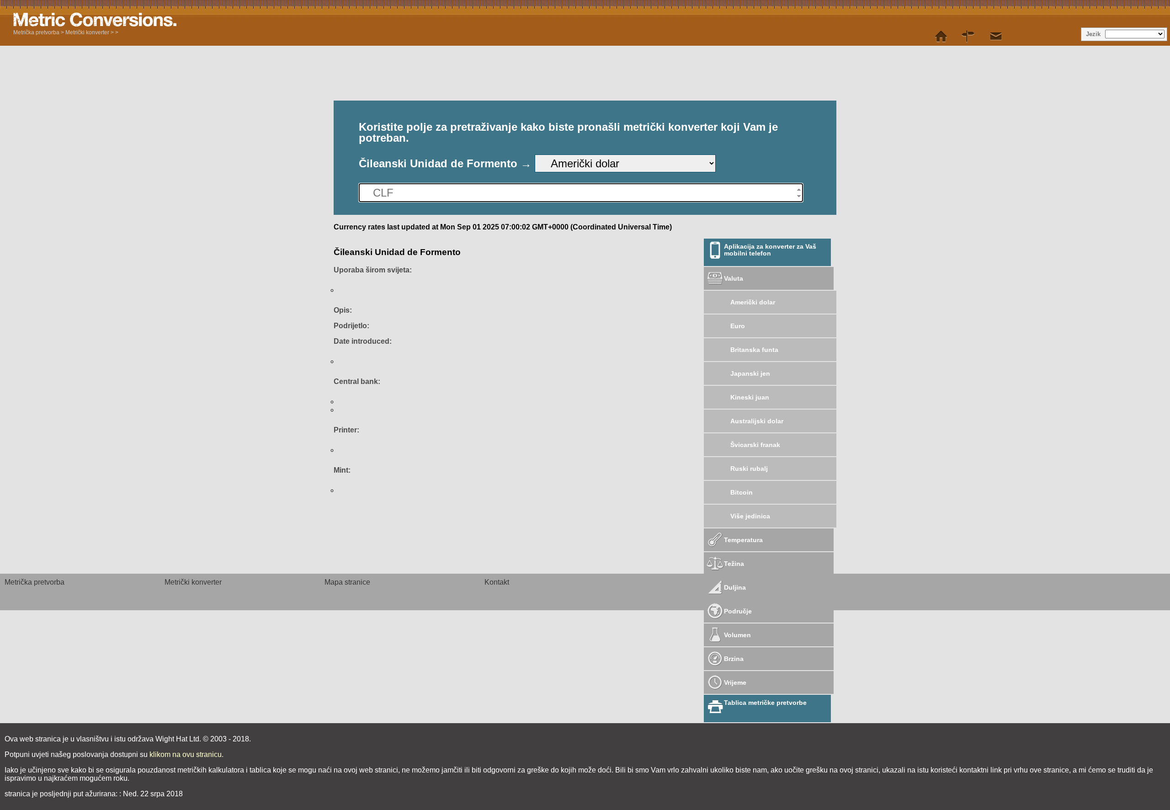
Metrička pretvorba (36, 32)
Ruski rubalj (749, 468)
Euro (737, 326)
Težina (734, 563)
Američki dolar (752, 302)
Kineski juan (749, 397)
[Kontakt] (996, 36)
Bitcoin (741, 492)
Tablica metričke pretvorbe (765, 702)
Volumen (737, 635)
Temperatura (743, 540)
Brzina (734, 658)
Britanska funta (754, 349)
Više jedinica (750, 516)
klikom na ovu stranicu (185, 754)
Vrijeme (735, 682)
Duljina (735, 587)
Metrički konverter (87, 32)
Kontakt (496, 582)
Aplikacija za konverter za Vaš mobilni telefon (770, 250)
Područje (738, 611)
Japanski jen (750, 373)
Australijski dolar (756, 421)
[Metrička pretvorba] (941, 36)
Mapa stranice (347, 582)
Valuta (733, 278)
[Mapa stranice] (968, 36)
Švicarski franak (755, 444)
